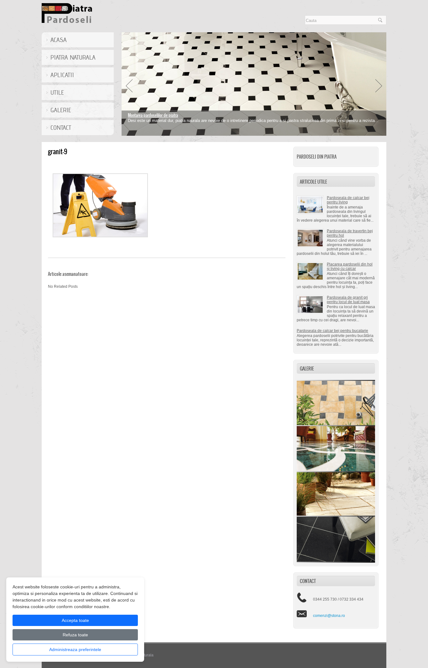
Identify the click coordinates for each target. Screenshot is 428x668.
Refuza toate (75, 634)
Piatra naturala (73, 57)
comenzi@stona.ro (329, 615)
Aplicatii (62, 75)
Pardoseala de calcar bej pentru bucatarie (332, 331)
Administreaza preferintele (75, 649)
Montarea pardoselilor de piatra (153, 115)
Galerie (60, 110)
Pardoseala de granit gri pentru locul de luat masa (348, 299)
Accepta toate (75, 620)
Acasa (58, 40)
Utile (57, 92)
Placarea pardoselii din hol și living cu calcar (350, 266)
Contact (60, 127)
